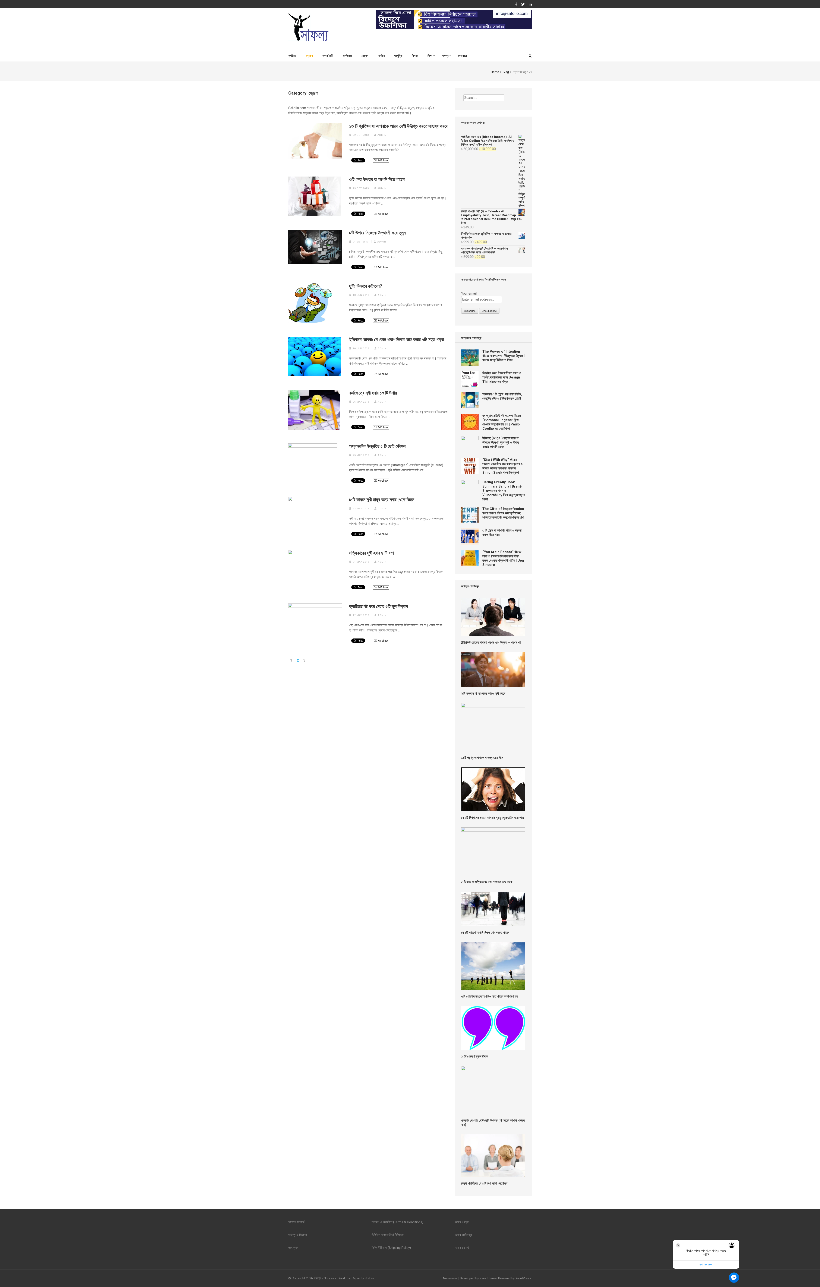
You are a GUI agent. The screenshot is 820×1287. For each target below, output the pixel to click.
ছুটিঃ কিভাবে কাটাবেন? (365, 286)
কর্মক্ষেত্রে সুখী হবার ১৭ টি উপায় (373, 393)
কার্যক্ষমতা (347, 55)
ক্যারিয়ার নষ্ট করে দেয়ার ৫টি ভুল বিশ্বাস (378, 606)
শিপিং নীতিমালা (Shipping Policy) (391, 1248)
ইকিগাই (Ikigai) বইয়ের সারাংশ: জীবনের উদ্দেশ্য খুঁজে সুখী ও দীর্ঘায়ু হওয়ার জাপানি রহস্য (500, 442)
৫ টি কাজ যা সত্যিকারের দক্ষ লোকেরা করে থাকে (486, 882)
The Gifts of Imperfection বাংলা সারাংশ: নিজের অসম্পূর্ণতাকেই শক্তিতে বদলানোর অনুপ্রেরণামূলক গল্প (503, 513)
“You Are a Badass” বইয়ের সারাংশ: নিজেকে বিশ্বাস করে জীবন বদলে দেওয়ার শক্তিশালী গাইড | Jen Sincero (503, 558)
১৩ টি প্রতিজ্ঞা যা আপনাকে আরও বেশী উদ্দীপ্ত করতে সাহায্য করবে (398, 126)
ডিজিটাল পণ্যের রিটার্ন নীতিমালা (388, 1235)
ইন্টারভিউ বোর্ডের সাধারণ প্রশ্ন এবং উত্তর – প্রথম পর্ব (491, 642)
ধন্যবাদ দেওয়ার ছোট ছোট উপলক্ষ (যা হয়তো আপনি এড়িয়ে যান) (493, 1122)
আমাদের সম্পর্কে (296, 1222)
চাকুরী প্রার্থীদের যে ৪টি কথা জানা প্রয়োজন (484, 1183)
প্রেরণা (309, 55)
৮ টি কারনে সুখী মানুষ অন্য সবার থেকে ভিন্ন (381, 499)
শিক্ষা (430, 55)
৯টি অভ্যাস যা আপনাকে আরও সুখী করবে (483, 693)
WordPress (523, 1278)
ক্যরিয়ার (292, 55)
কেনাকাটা (462, 55)
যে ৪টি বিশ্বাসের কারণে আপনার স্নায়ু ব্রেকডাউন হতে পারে (492, 818)
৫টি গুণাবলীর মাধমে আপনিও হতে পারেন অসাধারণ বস (489, 996)
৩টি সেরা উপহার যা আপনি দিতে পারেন (377, 179)
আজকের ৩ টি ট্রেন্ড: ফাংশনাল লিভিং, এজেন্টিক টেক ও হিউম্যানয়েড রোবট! (502, 396)
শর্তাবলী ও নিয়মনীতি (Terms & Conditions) (397, 1222)
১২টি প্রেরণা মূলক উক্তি (474, 1056)
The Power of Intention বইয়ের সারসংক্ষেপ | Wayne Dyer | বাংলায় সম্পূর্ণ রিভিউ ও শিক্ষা (503, 355)
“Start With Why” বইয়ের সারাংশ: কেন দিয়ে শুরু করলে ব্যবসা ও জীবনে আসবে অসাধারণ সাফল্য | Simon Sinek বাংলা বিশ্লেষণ (502, 466)
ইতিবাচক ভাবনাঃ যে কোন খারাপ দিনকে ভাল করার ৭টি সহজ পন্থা (396, 339)
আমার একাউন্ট (462, 1222)
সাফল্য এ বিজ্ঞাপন (297, 1235)
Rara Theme (488, 1278)
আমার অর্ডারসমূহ (463, 1235)
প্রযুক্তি (398, 55)
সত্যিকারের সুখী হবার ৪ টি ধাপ (371, 553)
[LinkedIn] (530, 4)
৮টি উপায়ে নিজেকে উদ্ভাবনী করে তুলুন (377, 232)
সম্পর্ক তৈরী (327, 55)
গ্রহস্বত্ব (293, 1248)
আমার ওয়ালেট (462, 1248)
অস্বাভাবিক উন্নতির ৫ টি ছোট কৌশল (377, 446)
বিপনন (415, 55)
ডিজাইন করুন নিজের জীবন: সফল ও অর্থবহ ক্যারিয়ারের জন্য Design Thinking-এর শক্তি (501, 377)
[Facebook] (516, 4)
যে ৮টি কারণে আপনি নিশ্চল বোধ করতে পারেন (485, 933)
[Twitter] (523, 4)
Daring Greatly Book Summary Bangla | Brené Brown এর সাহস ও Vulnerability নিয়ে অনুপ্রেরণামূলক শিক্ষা (503, 490)
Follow (384, 160)
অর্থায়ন (381, 55)
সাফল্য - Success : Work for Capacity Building (344, 1278)
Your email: (469, 293)
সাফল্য (445, 55)
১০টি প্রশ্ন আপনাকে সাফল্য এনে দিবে (482, 758)
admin (382, 135)
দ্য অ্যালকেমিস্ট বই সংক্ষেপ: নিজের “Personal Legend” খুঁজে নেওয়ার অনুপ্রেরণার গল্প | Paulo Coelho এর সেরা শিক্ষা (501, 422)
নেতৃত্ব (365, 55)
